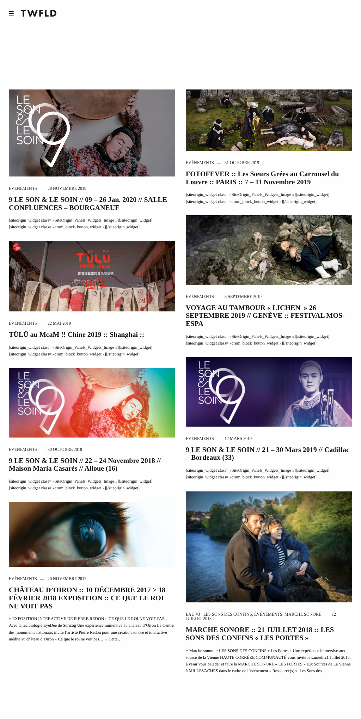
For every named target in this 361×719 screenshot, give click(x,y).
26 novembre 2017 (67, 578)
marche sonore (302, 614)
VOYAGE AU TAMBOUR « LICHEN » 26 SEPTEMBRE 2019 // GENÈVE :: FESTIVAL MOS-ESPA (265, 316)
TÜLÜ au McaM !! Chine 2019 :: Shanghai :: (76, 335)
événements (23, 188)
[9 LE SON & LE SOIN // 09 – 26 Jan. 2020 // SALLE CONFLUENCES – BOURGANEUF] (92, 132)
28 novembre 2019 (67, 188)
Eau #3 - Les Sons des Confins (219, 614)
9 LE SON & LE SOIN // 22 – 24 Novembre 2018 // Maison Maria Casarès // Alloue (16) (85, 465)
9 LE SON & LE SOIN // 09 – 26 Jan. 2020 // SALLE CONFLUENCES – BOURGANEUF (88, 204)
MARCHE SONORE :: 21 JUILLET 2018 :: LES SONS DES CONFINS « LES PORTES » (260, 634)
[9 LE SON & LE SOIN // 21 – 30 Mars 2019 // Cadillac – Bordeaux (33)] (269, 391)
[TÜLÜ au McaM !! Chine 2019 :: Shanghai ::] (92, 276)
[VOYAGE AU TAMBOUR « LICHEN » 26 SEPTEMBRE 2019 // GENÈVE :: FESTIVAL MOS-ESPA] (269, 249)
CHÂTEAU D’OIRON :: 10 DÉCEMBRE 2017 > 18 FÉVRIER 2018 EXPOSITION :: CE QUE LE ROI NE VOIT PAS (87, 598)
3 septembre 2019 (243, 296)
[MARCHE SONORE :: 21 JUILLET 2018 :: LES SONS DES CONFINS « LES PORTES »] (269, 546)
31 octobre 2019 (242, 162)
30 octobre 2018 (65, 449)
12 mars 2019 (238, 438)
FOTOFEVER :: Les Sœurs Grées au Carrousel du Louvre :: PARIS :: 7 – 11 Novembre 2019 (262, 178)
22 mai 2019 (59, 323)
